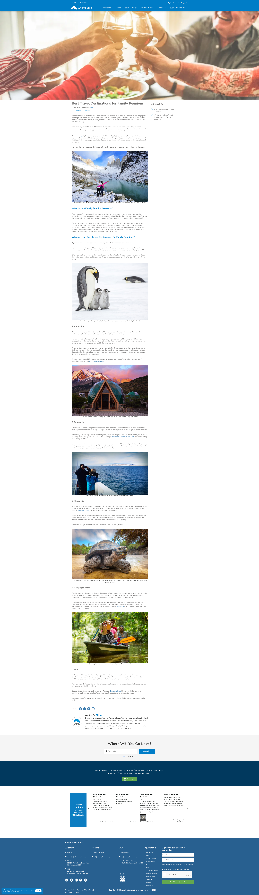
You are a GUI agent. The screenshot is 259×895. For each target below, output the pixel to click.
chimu (99, 715)
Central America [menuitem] (147, 9)
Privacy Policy (70, 890)
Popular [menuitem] (161, 9)
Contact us (130, 779)
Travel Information (152, 871)
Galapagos (120, 606)
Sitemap (148, 883)
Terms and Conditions (85, 890)
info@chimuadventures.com (129, 857)
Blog (147, 868)
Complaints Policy (72, 892)
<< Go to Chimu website (79, 3)
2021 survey (78, 136)
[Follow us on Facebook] (178, 3)
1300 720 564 (71, 853)
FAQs (148, 864)
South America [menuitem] (130, 9)
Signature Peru (115, 691)
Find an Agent (150, 877)
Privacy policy (14, 892)
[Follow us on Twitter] (181, 3)
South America (77, 110)
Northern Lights (83, 510)
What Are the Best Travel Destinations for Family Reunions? (163, 117)
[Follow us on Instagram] (186, 3)
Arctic (148, 855)
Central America (151, 861)
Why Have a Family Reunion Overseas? (164, 110)
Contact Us (149, 886)
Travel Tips (89, 110)
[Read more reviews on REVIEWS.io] (78, 815)
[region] (138, 808)
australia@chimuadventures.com (77, 857)
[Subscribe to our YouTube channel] (183, 3)
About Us (149, 880)
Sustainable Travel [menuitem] (177, 8)
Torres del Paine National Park (123, 437)
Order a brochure (151, 874)
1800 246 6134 (99, 853)
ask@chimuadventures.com (102, 857)
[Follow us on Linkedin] (76, 880)
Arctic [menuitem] (117, 9)
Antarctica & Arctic (170, 869)
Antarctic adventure (96, 361)
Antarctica (149, 852)
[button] (89, 808)
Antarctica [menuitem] (106, 9)
